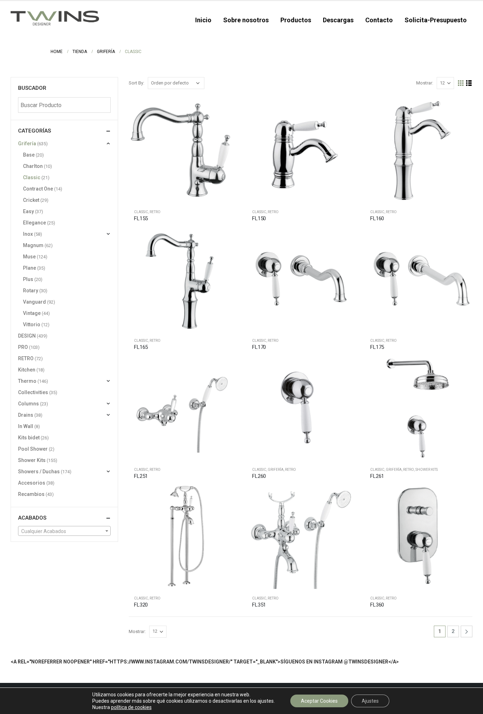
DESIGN (27, 336)
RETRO (155, 212)
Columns (28, 403)
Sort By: (136, 83)
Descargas (338, 20)
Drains (25, 415)
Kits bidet (29, 437)
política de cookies (131, 707)
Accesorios (31, 483)
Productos (295, 20)
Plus (28, 279)
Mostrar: (424, 83)
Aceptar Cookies (319, 701)
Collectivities (33, 392)
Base (29, 155)
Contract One (38, 189)
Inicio (203, 20)
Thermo (27, 381)
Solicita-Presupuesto (436, 20)
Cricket (31, 200)
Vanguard (34, 302)
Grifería (276, 470)
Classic (141, 212)
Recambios (31, 494)
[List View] (469, 83)
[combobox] (64, 531)
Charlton (33, 166)
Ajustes (370, 701)
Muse (29, 256)
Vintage (32, 313)
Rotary (30, 290)
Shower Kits (426, 470)
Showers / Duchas (39, 471)
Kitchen (26, 370)
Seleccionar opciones (224, 107)
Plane (29, 268)
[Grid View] (461, 83)
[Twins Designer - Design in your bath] (55, 18)
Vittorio (31, 324)
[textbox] (64, 531)
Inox (28, 234)
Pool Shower (33, 449)
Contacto (379, 20)
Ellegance (34, 223)
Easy (28, 211)
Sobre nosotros (246, 20)
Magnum (33, 245)
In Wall (25, 426)
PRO (23, 347)
